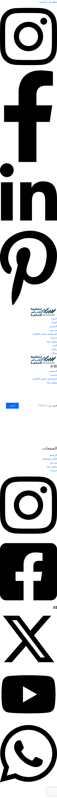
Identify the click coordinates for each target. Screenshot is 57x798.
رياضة (54, 349)
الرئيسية (53, 326)
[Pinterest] (28, 305)
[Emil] (55, 608)
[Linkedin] (28, 228)
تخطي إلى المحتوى (48, 2)
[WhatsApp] (28, 785)
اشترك (54, 322)
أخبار (55, 345)
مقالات (54, 353)
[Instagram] (28, 68)
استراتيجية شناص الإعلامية (45, 334)
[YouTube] (28, 719)
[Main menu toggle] (53, 366)
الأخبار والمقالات (49, 459)
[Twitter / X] (28, 667)
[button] (28, 318)
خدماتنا (54, 338)
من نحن (53, 330)
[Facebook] (28, 161)
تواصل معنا (52, 342)
